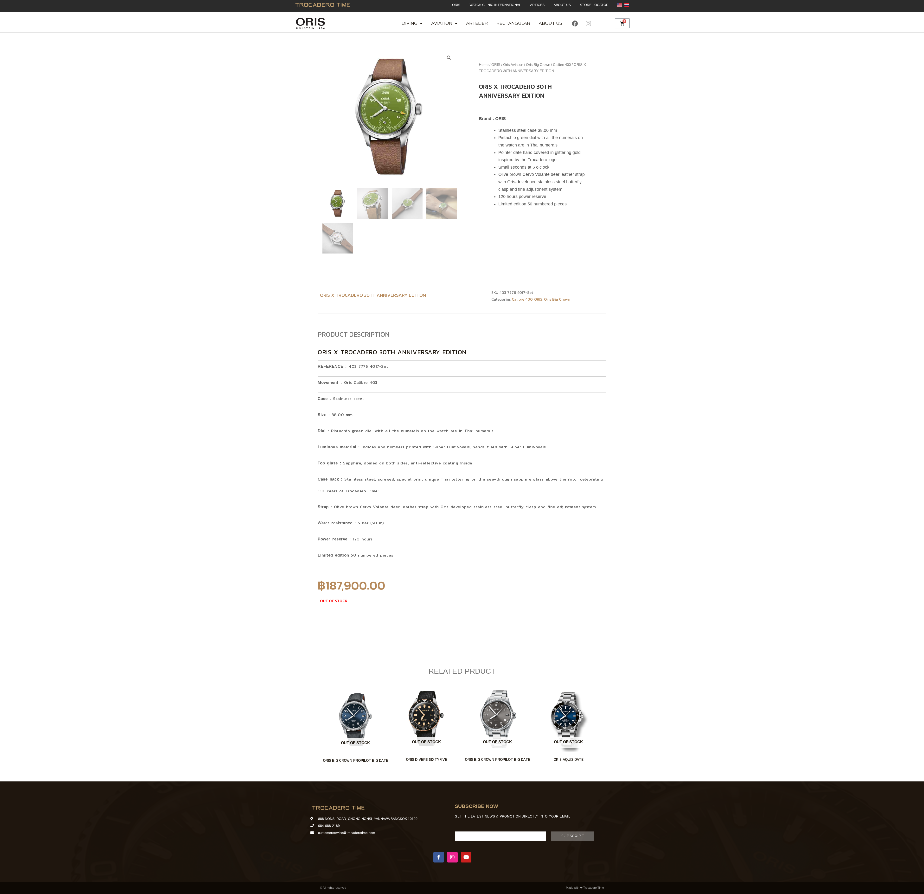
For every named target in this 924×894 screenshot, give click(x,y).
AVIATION (441, 23)
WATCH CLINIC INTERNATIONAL (495, 5)
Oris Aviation (513, 65)
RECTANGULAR (513, 23)
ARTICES (537, 5)
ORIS (456, 5)
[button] (449, 57)
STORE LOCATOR (594, 5)
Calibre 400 (562, 65)
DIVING (409, 23)
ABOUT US (562, 5)
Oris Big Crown (538, 65)
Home (483, 65)
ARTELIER (477, 23)
